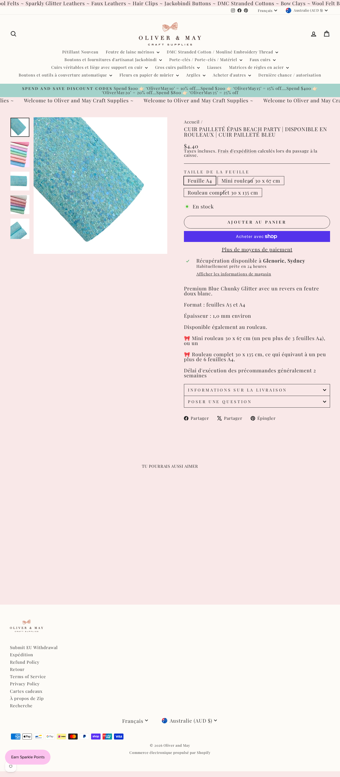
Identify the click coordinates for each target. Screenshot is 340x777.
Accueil (192, 121)
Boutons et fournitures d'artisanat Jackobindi (111, 59)
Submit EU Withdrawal (34, 647)
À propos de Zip (27, 698)
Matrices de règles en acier (257, 67)
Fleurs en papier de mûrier (147, 75)
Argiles (194, 75)
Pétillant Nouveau (80, 51)
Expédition (21, 654)
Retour (17, 669)
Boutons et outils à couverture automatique (63, 75)
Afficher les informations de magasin (233, 274)
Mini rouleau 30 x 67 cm (251, 180)
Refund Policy (25, 662)
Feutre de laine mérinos (131, 51)
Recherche (21, 705)
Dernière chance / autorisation (289, 75)
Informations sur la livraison (237, 389)
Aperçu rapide (48, 550)
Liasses (214, 67)
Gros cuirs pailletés (175, 67)
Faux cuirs (261, 59)
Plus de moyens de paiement (257, 249)
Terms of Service (28, 676)
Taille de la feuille (217, 172)
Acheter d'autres (230, 75)
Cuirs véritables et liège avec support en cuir (97, 67)
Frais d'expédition (237, 151)
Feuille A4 (200, 180)
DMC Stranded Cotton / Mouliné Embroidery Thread (220, 51)
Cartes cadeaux (26, 691)
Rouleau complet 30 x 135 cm (223, 192)
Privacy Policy (25, 683)
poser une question (220, 401)
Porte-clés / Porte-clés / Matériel (203, 59)
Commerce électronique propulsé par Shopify (170, 752)
